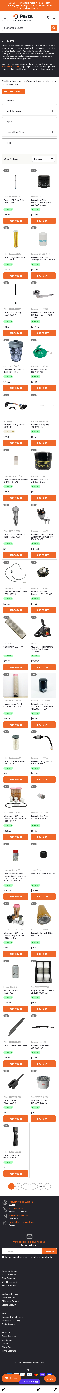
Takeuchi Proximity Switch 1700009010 (15, 592)
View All (12, 1204)
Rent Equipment (9, 1274)
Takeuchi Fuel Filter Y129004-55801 (39, 480)
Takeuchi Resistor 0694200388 (11, 1156)
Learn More (13, 1218)
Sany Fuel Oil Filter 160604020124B (39, 1101)
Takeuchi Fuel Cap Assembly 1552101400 (41, 592)
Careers (5, 1343)
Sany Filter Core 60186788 (43, 873)
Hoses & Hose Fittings (15, 132)
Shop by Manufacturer (11, 66)
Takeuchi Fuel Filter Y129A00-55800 (39, 817)
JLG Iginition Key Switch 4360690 (14, 425)
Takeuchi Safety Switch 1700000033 (41, 762)
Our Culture (7, 1340)
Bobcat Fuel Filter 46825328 (11, 991)
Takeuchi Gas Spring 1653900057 (12, 313)
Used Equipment (9, 1281)
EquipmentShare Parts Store (33, 1362)
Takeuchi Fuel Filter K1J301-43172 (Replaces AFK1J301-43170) (42, 706)
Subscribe (49, 1251)
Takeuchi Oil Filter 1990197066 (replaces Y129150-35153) (41, 202)
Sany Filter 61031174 (13, 646)
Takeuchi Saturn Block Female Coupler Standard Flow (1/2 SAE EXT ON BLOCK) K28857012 (14, 877)
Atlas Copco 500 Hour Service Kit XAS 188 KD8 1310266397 (14, 818)
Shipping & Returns (10, 1301)
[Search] (54, 28)
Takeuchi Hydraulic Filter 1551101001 (14, 258)
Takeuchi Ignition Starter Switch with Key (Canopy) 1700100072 (42, 536)
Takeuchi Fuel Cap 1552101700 (39, 370)
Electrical (9, 100)
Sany (5, 366)
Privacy (29, 1370)
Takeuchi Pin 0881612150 (15, 1045)
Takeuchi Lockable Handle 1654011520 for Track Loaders (42, 314)
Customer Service (10, 1294)
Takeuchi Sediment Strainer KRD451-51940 (15, 480)
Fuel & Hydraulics (13, 111)
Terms (22, 1367)
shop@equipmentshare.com (20, 1211)
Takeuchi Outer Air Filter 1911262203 (14, 762)
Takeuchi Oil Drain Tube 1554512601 (13, 201)
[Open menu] (5, 18)
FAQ (4, 1313)
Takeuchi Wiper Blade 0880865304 (40, 1046)
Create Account (9, 1304)
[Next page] (48, 1186)
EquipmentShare (9, 1270)
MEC (32, 643)
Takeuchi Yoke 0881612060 (9, 1101)
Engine (8, 121)
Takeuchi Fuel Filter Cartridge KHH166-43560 (43, 258)
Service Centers (9, 1285)
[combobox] (29, 28)
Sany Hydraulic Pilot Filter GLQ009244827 (14, 370)
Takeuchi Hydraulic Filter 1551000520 (42, 934)
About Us (12, 1225)
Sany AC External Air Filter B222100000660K (42, 991)
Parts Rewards (8, 1324)
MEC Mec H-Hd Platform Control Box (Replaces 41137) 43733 (42, 649)
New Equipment (9, 1278)
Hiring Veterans (9, 1350)
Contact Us (36, 1367)
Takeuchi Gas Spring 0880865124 (40, 425)
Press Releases (9, 1336)
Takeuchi (7, 196)
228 (40, 1186)
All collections (12, 91)
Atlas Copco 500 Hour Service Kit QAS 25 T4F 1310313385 (13, 935)
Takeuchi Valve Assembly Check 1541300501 (14, 535)
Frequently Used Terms (12, 1316)
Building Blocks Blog (11, 1320)
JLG (4, 421)
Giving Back (7, 1347)
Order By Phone (9, 1297)
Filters (8, 142)
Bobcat (6, 987)
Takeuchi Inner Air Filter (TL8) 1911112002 (13, 705)
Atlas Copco (8, 813)
